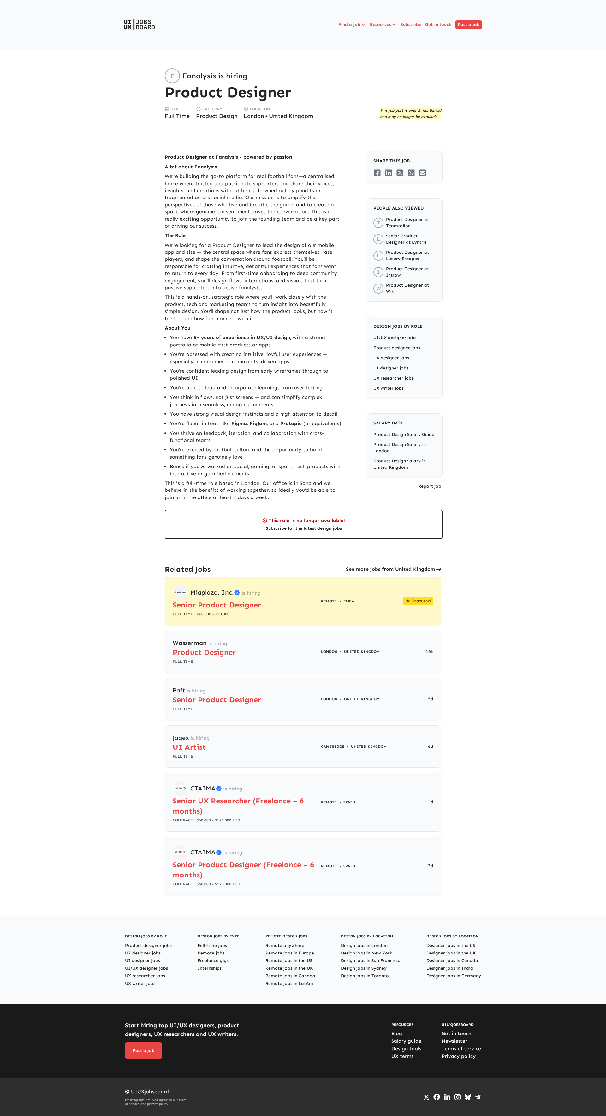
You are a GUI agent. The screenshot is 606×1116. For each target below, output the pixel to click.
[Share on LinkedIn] (388, 173)
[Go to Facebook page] (436, 1097)
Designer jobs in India (449, 968)
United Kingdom (291, 116)
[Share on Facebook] (377, 173)
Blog (396, 1033)
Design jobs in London (364, 945)
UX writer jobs (388, 388)
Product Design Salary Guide (403, 434)
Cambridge (332, 746)
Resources (380, 24)
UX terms (402, 1056)
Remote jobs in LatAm (289, 983)
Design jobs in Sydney (364, 968)
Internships (210, 968)
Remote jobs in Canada (290, 976)
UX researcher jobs (393, 378)
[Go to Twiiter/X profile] (426, 1097)
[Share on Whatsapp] (411, 173)
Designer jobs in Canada (452, 960)
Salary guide (406, 1041)
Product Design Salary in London (399, 448)
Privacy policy (459, 1056)
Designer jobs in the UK (451, 953)
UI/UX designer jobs (394, 337)
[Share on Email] (422, 173)
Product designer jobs (396, 348)
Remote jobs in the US (288, 960)
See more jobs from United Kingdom (390, 569)
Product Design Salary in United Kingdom (399, 464)
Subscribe (411, 24)
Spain (349, 802)
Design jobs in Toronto (365, 976)
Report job (429, 486)
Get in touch (438, 24)
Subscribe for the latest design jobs (304, 528)
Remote (329, 802)
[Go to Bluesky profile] (468, 1097)
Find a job (349, 24)
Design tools (406, 1049)
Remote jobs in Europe (289, 953)
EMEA (348, 601)
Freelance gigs (213, 960)
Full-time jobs (212, 945)
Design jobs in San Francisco (371, 960)
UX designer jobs (391, 358)
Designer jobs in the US (450, 945)
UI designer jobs (390, 368)
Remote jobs (211, 953)
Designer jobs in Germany (453, 976)
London (254, 116)
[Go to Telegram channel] (478, 1097)
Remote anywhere (284, 945)
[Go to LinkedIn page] (447, 1097)
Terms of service (461, 1049)
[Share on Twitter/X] (400, 173)
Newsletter (454, 1041)
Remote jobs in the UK (289, 968)
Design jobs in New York (366, 953)
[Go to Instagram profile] (457, 1097)
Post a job (469, 24)
